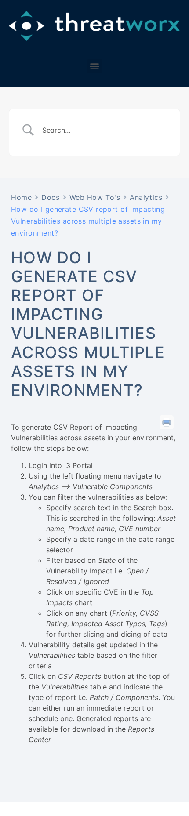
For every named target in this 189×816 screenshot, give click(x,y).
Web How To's (94, 197)
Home (21, 197)
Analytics (146, 197)
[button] (94, 66)
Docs (50, 197)
